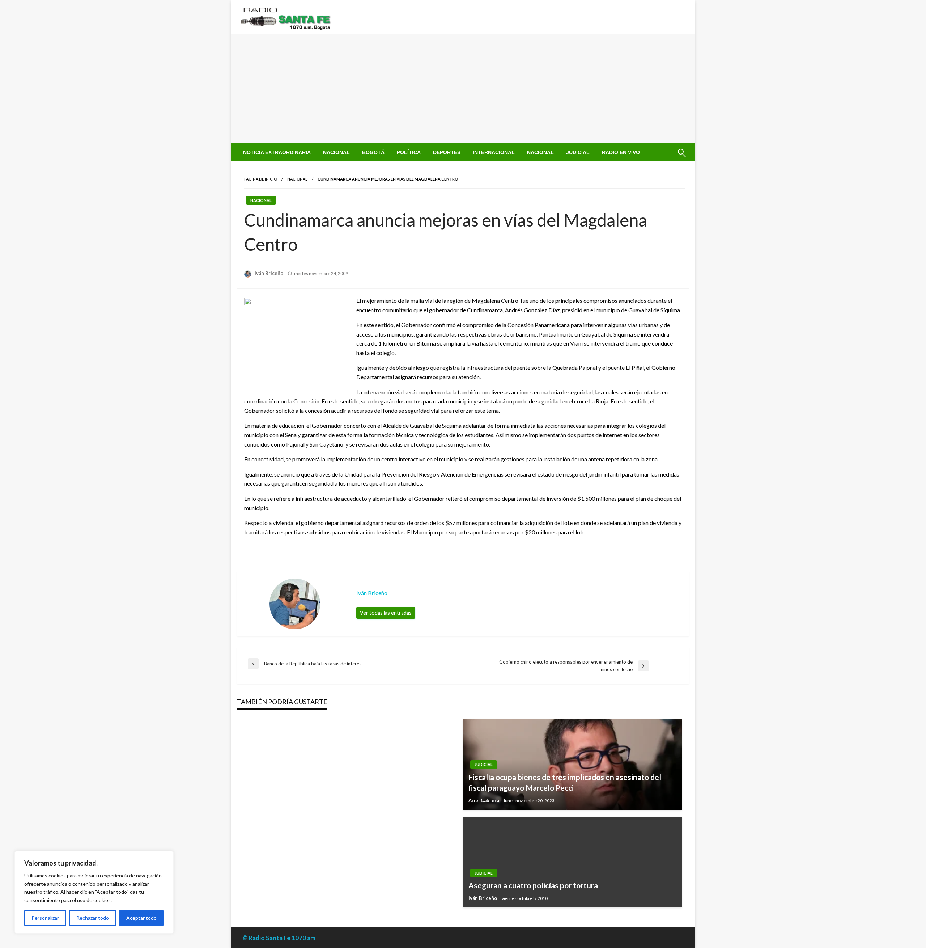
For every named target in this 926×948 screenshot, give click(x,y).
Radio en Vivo (621, 152)
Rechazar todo (92, 918)
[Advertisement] (463, 88)
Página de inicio (260, 179)
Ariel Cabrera (484, 800)
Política (409, 152)
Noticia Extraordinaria (277, 152)
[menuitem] (277, 152)
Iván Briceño (269, 273)
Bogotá (373, 152)
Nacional (336, 152)
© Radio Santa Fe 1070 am (278, 937)
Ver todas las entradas (386, 613)
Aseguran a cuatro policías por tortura (533, 885)
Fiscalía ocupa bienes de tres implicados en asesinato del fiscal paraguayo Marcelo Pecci (564, 782)
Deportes (446, 152)
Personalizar (45, 918)
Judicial (578, 152)
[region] (94, 892)
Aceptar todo (141, 918)
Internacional (494, 152)
